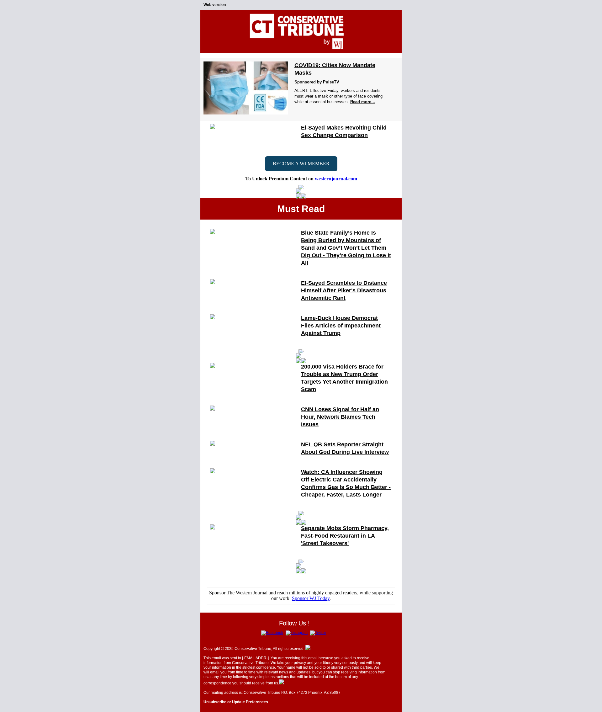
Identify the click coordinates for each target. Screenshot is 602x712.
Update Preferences (250, 702)
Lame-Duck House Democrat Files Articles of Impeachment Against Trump (341, 325)
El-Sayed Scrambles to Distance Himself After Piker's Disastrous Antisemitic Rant (344, 290)
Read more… (362, 101)
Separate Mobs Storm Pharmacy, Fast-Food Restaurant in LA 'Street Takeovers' (345, 535)
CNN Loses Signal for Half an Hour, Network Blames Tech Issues (340, 417)
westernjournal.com (336, 178)
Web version (214, 5)
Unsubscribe (214, 702)
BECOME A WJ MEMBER (301, 163)
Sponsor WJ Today (311, 598)
